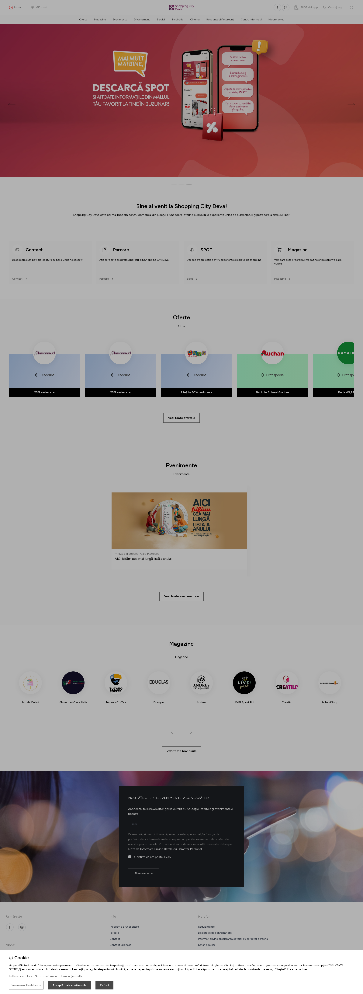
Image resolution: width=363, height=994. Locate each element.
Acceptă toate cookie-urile (69, 985)
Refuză (104, 985)
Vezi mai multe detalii (25, 985)
